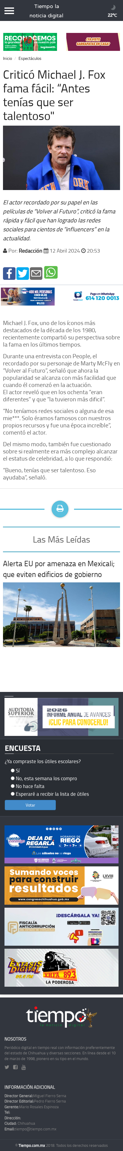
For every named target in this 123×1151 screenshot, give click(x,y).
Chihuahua (19, 1123)
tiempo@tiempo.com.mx (30, 1129)
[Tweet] (22, 273)
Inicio (7, 58)
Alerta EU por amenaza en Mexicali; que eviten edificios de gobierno (59, 568)
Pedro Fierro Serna (35, 1101)
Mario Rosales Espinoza (31, 1106)
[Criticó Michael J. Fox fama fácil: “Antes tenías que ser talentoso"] (9, 273)
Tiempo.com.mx (32, 1145)
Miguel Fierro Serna (35, 1095)
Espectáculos (30, 58)
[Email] (36, 273)
